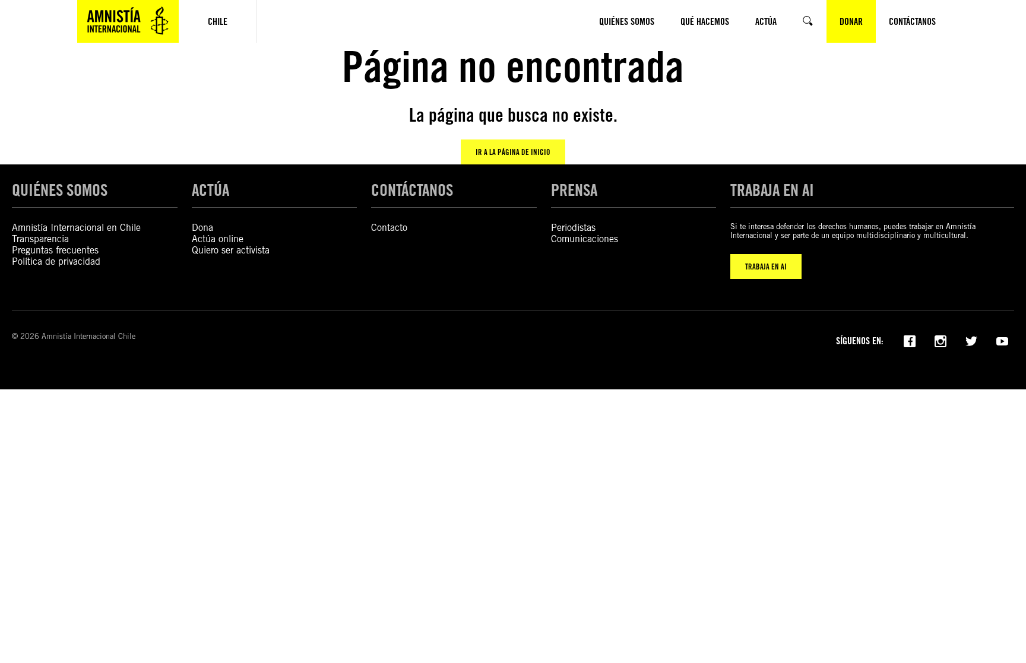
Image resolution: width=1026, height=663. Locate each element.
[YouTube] (1002, 340)
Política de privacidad (56, 261)
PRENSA (574, 190)
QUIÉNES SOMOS (59, 190)
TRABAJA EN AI (766, 266)
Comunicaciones (584, 239)
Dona (202, 227)
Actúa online (217, 239)
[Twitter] (971, 340)
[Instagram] (940, 340)
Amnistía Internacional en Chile (76, 227)
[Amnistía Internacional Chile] (128, 21)
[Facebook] (910, 340)
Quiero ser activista (231, 250)
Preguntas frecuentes (55, 250)
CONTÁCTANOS (412, 190)
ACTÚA (210, 190)
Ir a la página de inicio (513, 152)
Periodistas (573, 227)
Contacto (389, 227)
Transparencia (40, 239)
